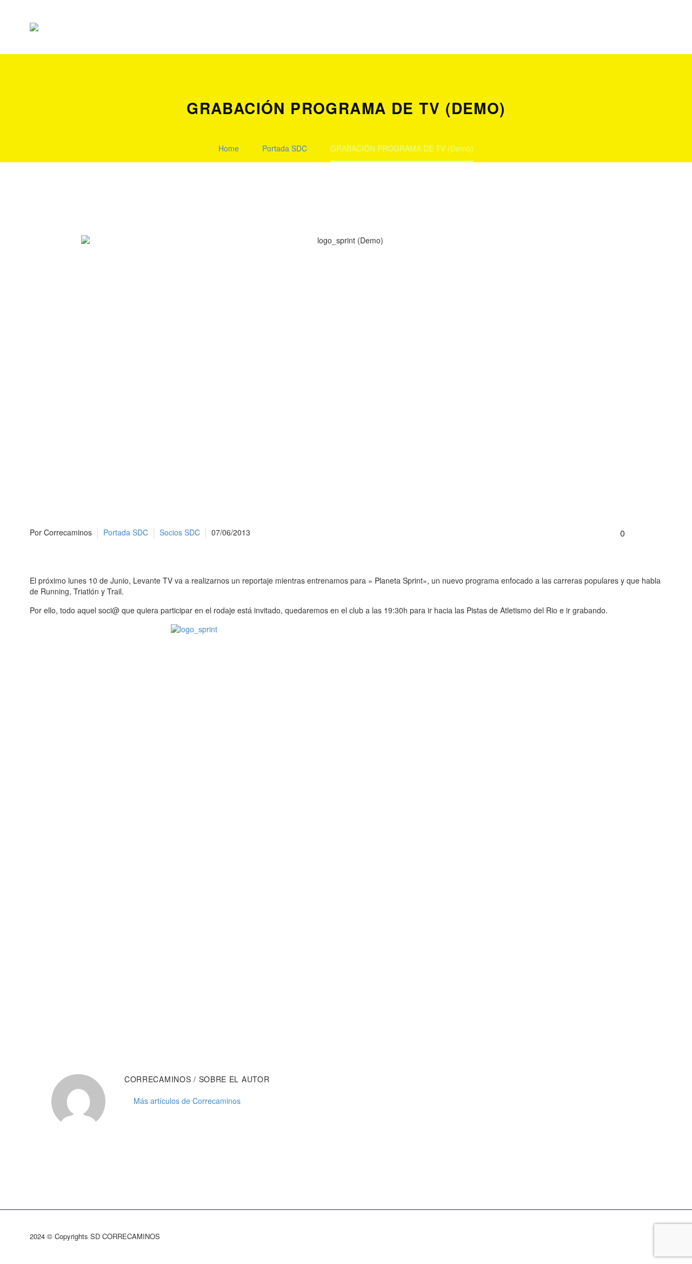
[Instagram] (645, 1237)
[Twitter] (53, 1000)
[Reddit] (118, 1000)
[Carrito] (659, 27)
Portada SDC (125, 532)
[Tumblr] (85, 1000)
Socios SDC (179, 532)
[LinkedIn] (101, 1000)
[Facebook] (36, 1000)
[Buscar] (635, 27)
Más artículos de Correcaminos (187, 1100)
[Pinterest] (69, 1000)
